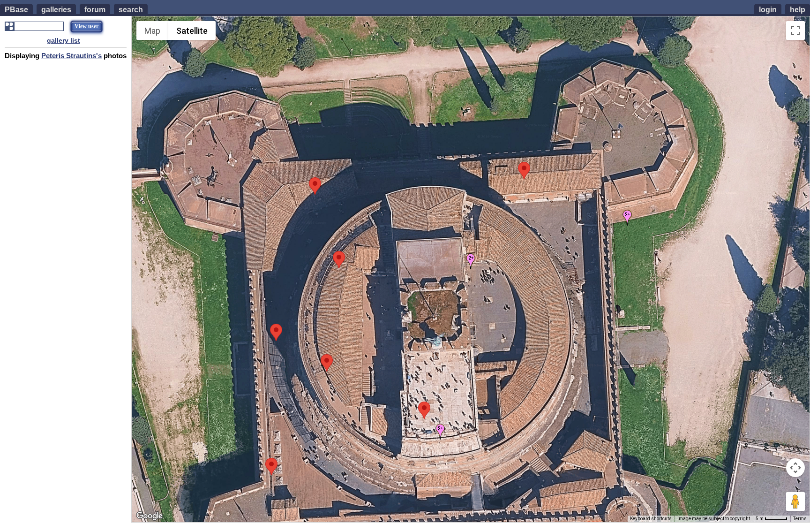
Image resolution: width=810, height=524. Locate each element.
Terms (800, 518)
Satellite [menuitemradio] (192, 31)
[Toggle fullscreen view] (795, 30)
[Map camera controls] (795, 467)
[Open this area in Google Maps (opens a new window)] (149, 516)
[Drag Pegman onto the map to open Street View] (795, 501)
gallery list (63, 40)
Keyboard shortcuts (651, 518)
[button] (524, 170)
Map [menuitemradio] (152, 31)
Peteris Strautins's (71, 56)
